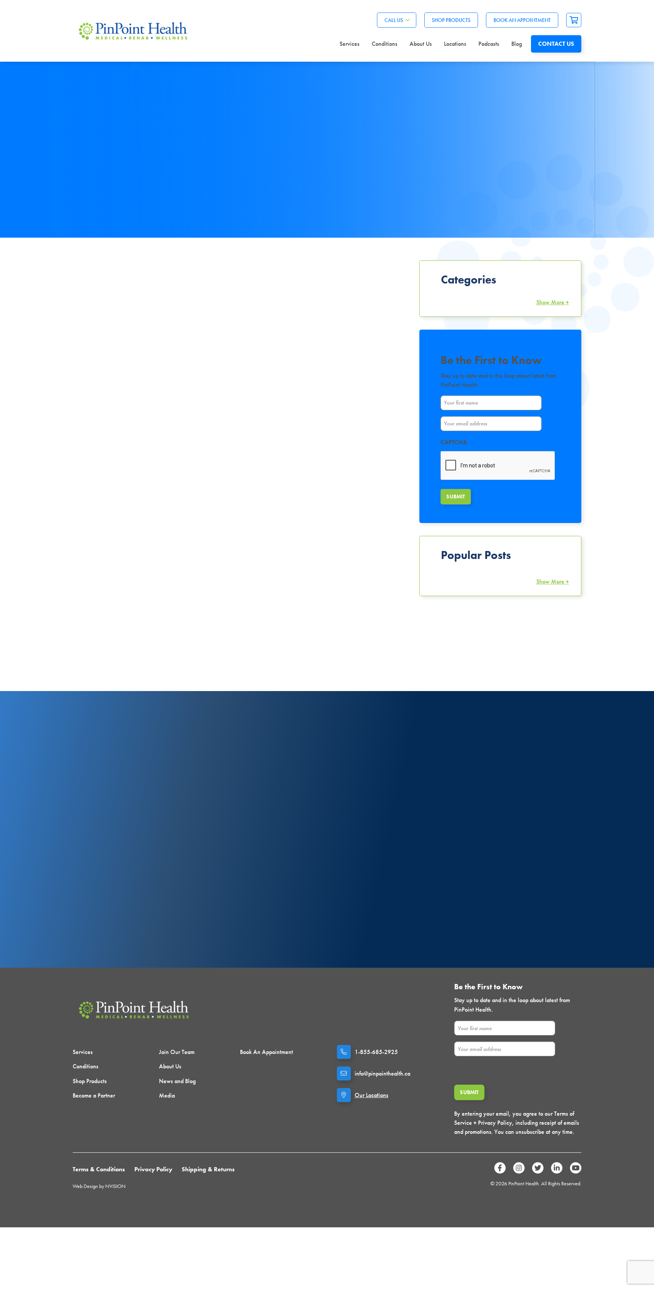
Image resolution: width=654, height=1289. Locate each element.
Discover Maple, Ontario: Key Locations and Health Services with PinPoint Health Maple (141, 633)
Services (349, 44)
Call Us (394, 20)
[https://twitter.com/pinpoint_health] (537, 1168)
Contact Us (556, 44)
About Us (421, 44)
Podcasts (488, 44)
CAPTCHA (454, 442)
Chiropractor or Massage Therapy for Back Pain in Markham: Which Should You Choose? (326, 452)
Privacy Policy (153, 1169)
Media (167, 1095)
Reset (401, 303)
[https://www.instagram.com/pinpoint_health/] (519, 1168)
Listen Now (147, 903)
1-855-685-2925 (376, 1052)
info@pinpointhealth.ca (382, 1073)
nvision (115, 1186)
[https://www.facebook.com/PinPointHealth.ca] (500, 1168)
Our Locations (371, 1095)
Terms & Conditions (99, 1169)
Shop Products (451, 20)
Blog (516, 44)
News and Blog (177, 1081)
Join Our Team (177, 1052)
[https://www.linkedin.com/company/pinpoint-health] (556, 1168)
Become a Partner (94, 1095)
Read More (89, 482)
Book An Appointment (522, 20)
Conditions (384, 44)
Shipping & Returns (208, 1169)
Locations (455, 44)
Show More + (552, 302)
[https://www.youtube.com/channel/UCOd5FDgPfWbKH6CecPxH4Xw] (575, 1168)
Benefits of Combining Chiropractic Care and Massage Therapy (144, 452)
